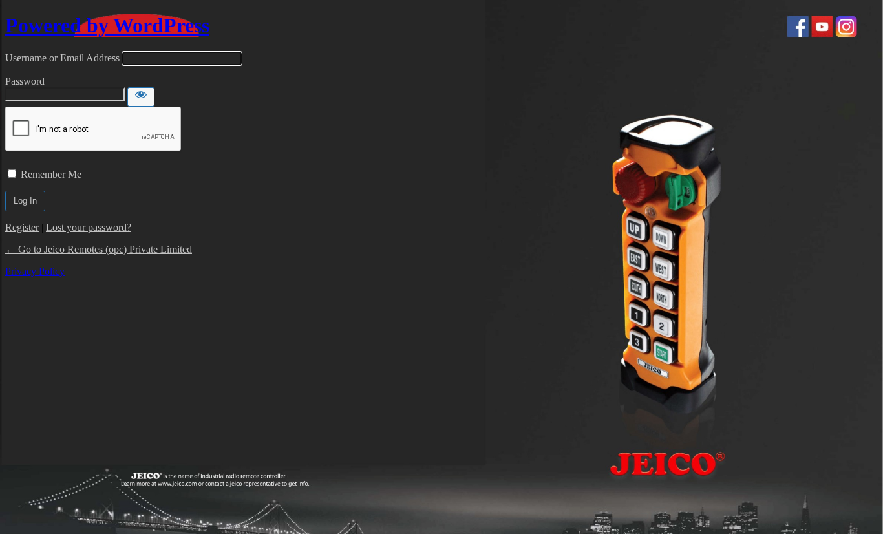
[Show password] (140, 97)
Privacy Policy (35, 271)
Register (22, 227)
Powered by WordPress (107, 25)
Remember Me (51, 174)
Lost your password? (88, 227)
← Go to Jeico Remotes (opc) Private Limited (98, 249)
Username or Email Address (62, 57)
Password (25, 81)
